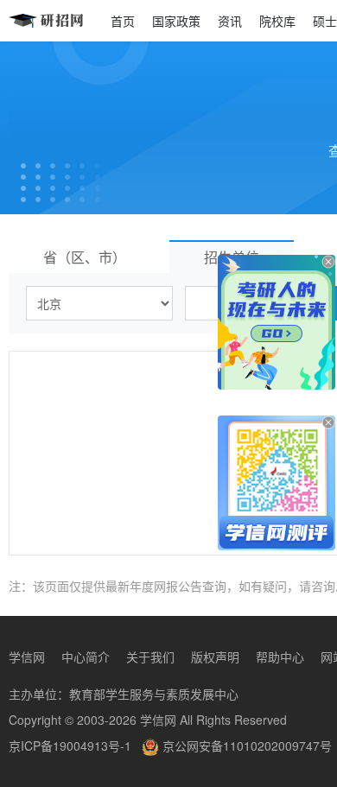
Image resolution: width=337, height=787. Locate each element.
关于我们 (150, 656)
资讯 (230, 20)
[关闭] (328, 262)
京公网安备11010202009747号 (245, 745)
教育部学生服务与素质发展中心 (153, 693)
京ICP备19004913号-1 (70, 745)
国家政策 (176, 20)
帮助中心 (280, 656)
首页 (123, 20)
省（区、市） (84, 257)
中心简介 (85, 656)
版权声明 (215, 656)
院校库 (277, 20)
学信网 (27, 656)
